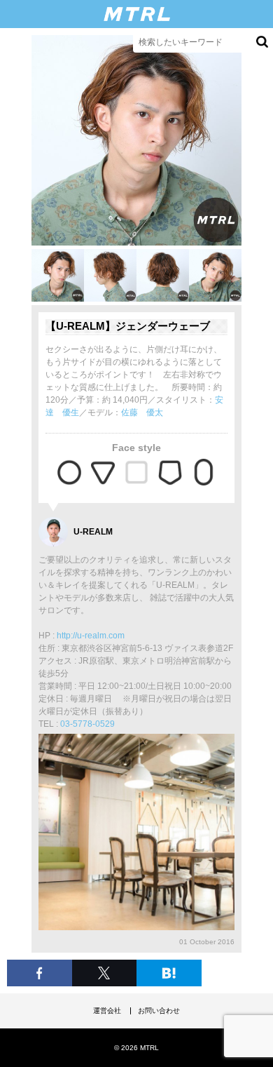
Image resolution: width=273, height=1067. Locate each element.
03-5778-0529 (87, 724)
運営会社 (107, 1010)
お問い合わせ (159, 1010)
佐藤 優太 (142, 412)
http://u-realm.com (91, 635)
